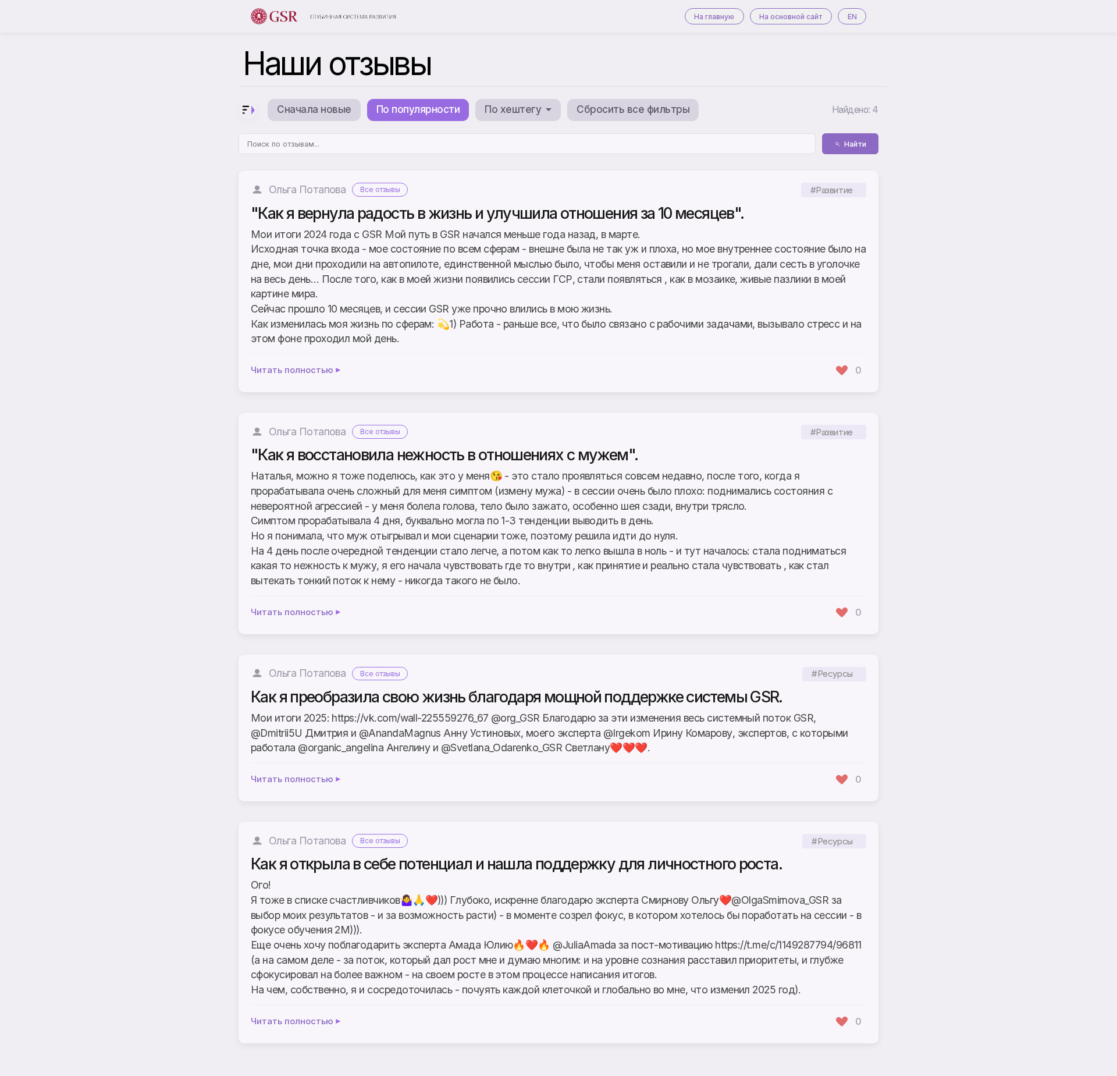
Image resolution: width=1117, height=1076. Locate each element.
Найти (855, 144)
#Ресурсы (832, 674)
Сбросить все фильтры (633, 109)
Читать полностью (292, 370)
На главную (714, 16)
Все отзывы (380, 189)
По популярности (418, 109)
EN (852, 16)
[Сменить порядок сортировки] (248, 110)
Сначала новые (314, 109)
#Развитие (831, 190)
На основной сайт (791, 16)
